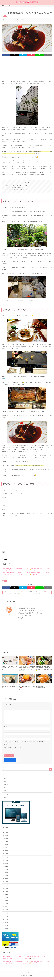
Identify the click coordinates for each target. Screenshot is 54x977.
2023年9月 (5, 850)
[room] (23, 618)
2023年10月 (5, 847)
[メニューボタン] (2, 2)
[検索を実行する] (50, 769)
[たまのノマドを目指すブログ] (27, 2)
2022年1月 (5, 903)
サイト (5, 736)
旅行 (6, 794)
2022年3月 (5, 897)
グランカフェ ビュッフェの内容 (14, 187)
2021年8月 (5, 916)
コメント (6, 708)
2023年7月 (5, 857)
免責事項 (35, 972)
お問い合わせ (29, 972)
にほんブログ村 (11, 559)
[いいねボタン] (3, 552)
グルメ (5, 16)
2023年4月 (5, 866)
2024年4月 (5, 838)
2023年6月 (5, 860)
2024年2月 (5, 841)
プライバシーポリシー (21, 972)
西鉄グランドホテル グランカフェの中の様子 (17, 185)
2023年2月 (5, 872)
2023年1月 (5, 875)
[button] (6, 55)
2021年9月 (5, 913)
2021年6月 (5, 922)
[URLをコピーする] (48, 55)
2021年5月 (5, 925)
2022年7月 (5, 885)
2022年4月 (5, 894)
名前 (5, 726)
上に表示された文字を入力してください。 (12, 747)
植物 (6, 797)
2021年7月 (5, 919)
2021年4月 (5, 928)
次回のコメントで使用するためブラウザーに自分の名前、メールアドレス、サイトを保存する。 (25, 741)
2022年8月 (5, 881)
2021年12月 (5, 906)
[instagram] (21, 618)
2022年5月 (5, 891)
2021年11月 (5, 909)
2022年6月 (5, 888)
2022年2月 (5, 900)
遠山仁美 (35, 574)
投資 (6, 781)
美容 (6, 778)
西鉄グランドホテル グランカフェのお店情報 (17, 189)
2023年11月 (5, 844)
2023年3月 (5, 869)
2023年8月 (5, 853)
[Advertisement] (27, 67)
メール (6, 731)
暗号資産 (7, 784)
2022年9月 (5, 878)
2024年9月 (5, 832)
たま (9, 614)
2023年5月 (5, 863)
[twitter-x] (19, 618)
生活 (6, 790)
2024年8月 (5, 835)
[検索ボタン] (51, 2)
